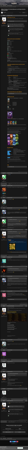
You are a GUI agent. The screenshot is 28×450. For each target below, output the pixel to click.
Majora (20, 387)
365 (4, 396)
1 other (25, 338)
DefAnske (22, 419)
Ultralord (5, 12)
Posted (9, 15)
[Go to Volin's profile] (4, 270)
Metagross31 (19, 171)
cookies (4, 447)
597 (4, 274)
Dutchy (22, 171)
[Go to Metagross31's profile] (4, 177)
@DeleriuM (9, 153)
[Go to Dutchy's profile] (4, 201)
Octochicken (16, 268)
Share (20, 12)
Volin (21, 171)
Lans (15, 219)
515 (4, 239)
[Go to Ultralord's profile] (2, 12)
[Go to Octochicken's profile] (4, 261)
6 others (25, 171)
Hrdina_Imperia (4, 185)
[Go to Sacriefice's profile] (4, 295)
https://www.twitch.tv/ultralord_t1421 (13, 81)
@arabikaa (9, 157)
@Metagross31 (9, 151)
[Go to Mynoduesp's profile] (4, 365)
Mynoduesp (19, 338)
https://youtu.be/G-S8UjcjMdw (10, 329)
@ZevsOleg (9, 154)
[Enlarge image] (8, 122)
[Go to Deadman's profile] (4, 354)
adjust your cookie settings (5, 448)
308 (4, 195)
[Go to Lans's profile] (4, 212)
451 (4, 205)
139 (4, 215)
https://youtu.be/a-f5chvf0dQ (10, 325)
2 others (25, 419)
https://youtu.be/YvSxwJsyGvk (10, 327)
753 (4, 225)
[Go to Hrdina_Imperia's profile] (4, 189)
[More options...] (26, 15)
